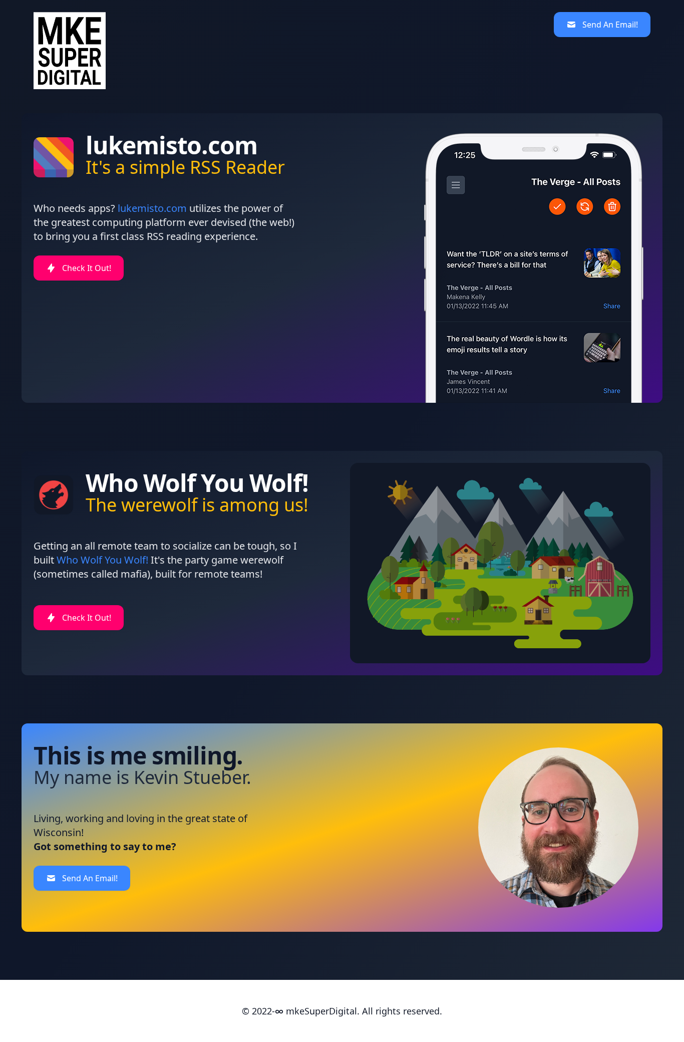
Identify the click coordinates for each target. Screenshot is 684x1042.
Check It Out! (86, 268)
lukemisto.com (152, 208)
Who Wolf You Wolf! (102, 560)
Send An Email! (610, 24)
